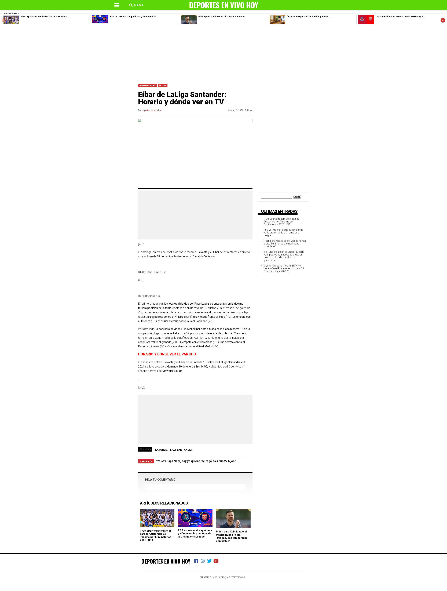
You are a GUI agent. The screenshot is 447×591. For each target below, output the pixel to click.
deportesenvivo (237, 577)
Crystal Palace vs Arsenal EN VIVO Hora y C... (401, 16)
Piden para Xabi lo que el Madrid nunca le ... (222, 16)
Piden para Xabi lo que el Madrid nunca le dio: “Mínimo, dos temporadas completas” (231, 536)
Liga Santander (181, 449)
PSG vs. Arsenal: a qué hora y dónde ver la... (134, 16)
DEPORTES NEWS (147, 85)
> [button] (443, 20)
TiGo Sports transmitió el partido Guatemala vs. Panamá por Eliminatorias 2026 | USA (155, 535)
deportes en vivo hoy (152, 110)
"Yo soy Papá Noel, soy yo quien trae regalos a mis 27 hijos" (196, 461)
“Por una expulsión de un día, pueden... (309, 16)
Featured (160, 449)
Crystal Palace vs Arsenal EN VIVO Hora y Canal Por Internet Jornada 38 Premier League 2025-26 (283, 268)
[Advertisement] (223, 54)
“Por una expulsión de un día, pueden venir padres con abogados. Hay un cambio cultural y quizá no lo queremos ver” (283, 256)
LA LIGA (162, 85)
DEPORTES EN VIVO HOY (165, 561)
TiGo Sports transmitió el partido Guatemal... (45, 16)
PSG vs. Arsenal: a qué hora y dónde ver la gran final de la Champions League (195, 533)
